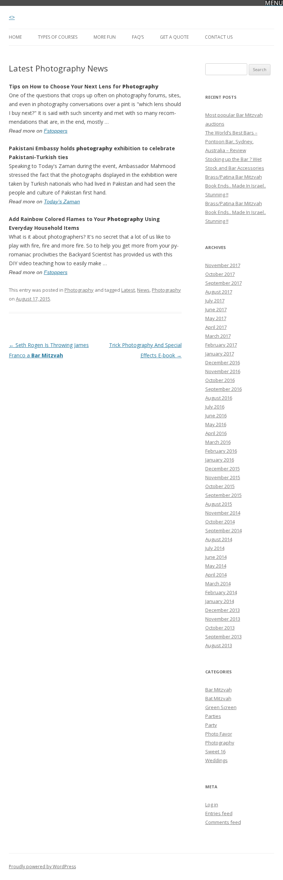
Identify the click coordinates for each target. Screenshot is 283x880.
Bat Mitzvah (218, 698)
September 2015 (223, 495)
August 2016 (218, 398)
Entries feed (219, 813)
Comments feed (223, 822)
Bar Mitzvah (218, 689)
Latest (128, 290)
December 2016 (222, 362)
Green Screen (221, 707)
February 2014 (221, 592)
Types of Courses (57, 37)
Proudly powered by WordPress (42, 866)
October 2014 (220, 521)
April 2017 (216, 327)
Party (211, 725)
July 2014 (214, 548)
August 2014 (218, 539)
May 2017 (215, 318)
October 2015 (220, 486)
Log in (211, 804)
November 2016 (222, 371)
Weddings (216, 760)
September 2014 (223, 530)
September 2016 (223, 389)
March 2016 (218, 442)
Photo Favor (218, 733)
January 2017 (219, 353)
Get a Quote (174, 37)
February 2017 (221, 344)
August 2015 (218, 504)
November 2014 (222, 512)
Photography (79, 290)
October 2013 (220, 627)
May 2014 (215, 565)
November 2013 (222, 619)
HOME (15, 37)
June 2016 (216, 415)
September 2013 (223, 636)
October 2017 (220, 274)
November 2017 (222, 265)
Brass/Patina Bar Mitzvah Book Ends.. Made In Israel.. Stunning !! (235, 185)
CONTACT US (219, 37)
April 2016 (216, 433)
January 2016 (219, 459)
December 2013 (222, 610)
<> (12, 17)
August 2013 (218, 645)
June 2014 (216, 557)
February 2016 (221, 451)
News (143, 290)
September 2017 (223, 283)
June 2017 (216, 309)
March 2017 (218, 336)
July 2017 (214, 300)
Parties (213, 716)
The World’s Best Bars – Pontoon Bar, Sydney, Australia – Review (231, 141)
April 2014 (216, 574)
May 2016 (215, 424)
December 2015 (222, 468)
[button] (274, 3)
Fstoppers (55, 131)
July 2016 (214, 406)
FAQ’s (138, 37)
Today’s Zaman (62, 201)
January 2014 (219, 601)
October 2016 (220, 380)
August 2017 (218, 291)
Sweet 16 (215, 751)
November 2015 (222, 477)
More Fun (105, 37)
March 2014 (218, 583)
